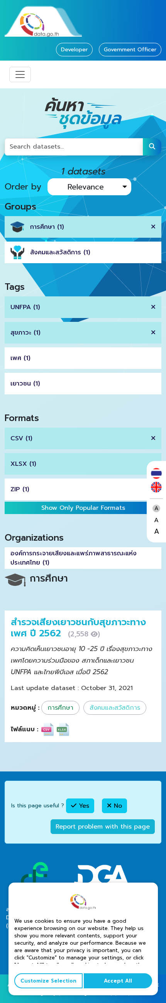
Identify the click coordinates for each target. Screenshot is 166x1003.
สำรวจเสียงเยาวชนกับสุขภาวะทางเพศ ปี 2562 (78, 627)
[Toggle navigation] (20, 74)
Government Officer (130, 50)
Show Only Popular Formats (83, 507)
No (117, 805)
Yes (82, 805)
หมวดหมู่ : (25, 707)
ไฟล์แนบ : (24, 729)
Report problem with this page (103, 826)
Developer (74, 50)
